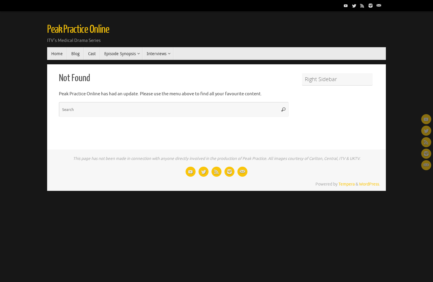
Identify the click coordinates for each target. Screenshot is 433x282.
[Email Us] (379, 5)
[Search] (283, 109)
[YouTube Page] (346, 5)
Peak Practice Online (78, 29)
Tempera (346, 184)
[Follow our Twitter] (354, 5)
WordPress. (369, 184)
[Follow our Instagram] (370, 5)
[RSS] (362, 5)
